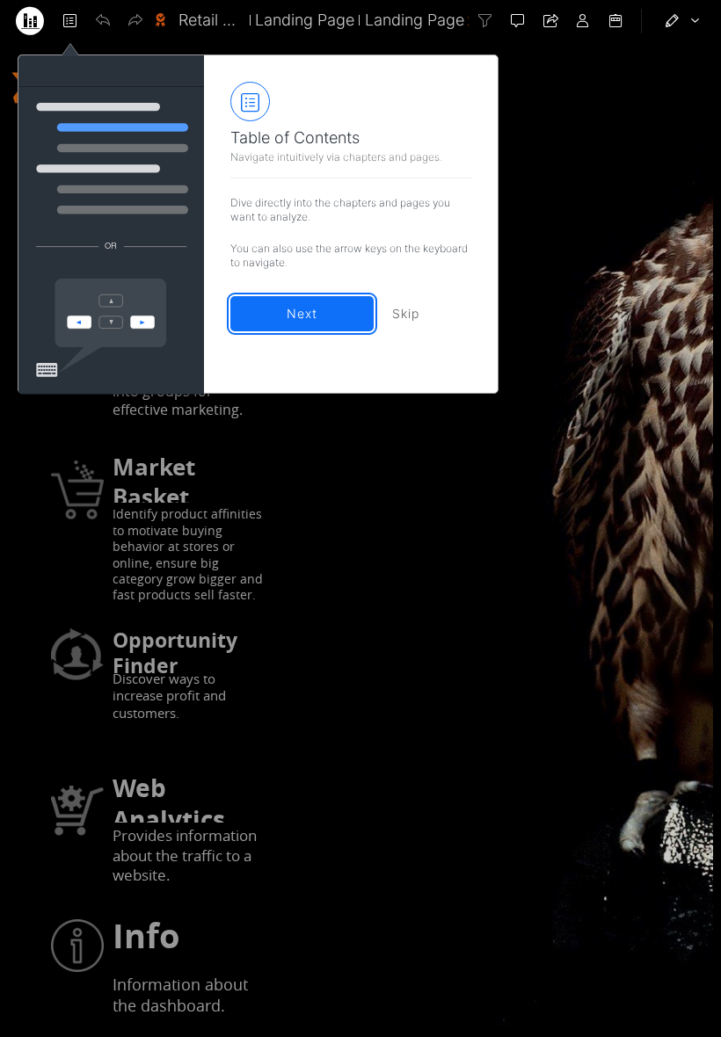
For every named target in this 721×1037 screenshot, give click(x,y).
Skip (405, 313)
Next (302, 313)
